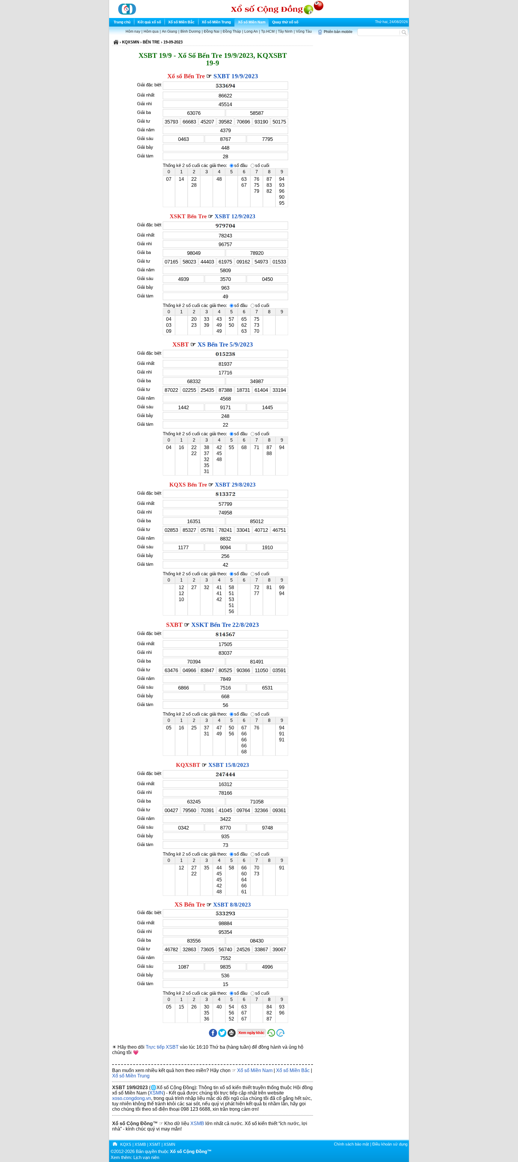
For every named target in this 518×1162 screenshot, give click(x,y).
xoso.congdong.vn (131, 1098)
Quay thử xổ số (285, 22)
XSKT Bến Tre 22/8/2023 (225, 624)
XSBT (180, 344)
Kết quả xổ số (149, 22)
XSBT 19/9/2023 (130, 1087)
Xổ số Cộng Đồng (132, 1123)
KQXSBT (188, 765)
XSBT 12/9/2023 (235, 216)
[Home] (115, 1144)
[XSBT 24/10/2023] (294, 1036)
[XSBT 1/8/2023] (271, 1036)
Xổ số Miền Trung (216, 22)
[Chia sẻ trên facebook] (213, 1036)
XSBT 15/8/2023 (228, 765)
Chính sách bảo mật (351, 1144)
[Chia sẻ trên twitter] (222, 1036)
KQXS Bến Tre (188, 484)
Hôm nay (133, 31)
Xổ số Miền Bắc (181, 22)
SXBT (174, 624)
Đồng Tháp (232, 31)
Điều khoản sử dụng (389, 1144)
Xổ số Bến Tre (186, 76)
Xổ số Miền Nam (252, 22)
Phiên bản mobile (338, 32)
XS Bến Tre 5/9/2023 (225, 344)
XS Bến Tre (189, 904)
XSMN (156, 1092)
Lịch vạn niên (146, 1157)
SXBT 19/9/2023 (235, 76)
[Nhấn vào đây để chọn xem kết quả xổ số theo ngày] (251, 1033)
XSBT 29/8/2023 (235, 484)
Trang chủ (122, 22)
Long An (251, 31)
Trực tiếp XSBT (162, 1047)
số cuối (262, 165)
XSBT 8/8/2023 (232, 904)
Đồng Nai (211, 31)
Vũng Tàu (304, 31)
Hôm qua (151, 31)
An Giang (169, 31)
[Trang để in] (231, 1036)
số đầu (240, 165)
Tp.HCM (268, 31)
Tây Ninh (285, 31)
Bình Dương (190, 31)
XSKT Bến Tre (188, 216)
